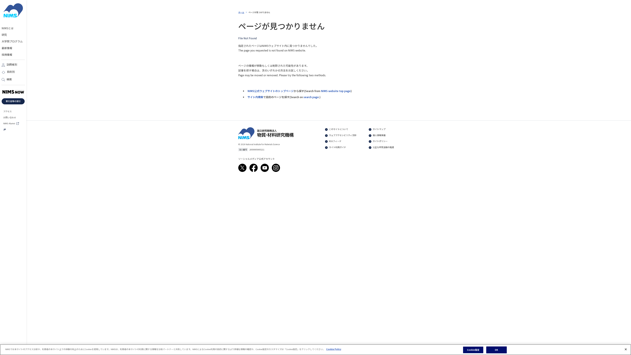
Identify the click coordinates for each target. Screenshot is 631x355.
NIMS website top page (336, 91)
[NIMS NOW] (13, 92)
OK (496, 349)
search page (311, 97)
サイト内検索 (255, 97)
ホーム (241, 12)
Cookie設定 (473, 349)
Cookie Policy (333, 349)
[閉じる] (625, 349)
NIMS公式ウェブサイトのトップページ (270, 91)
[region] (315, 349)
